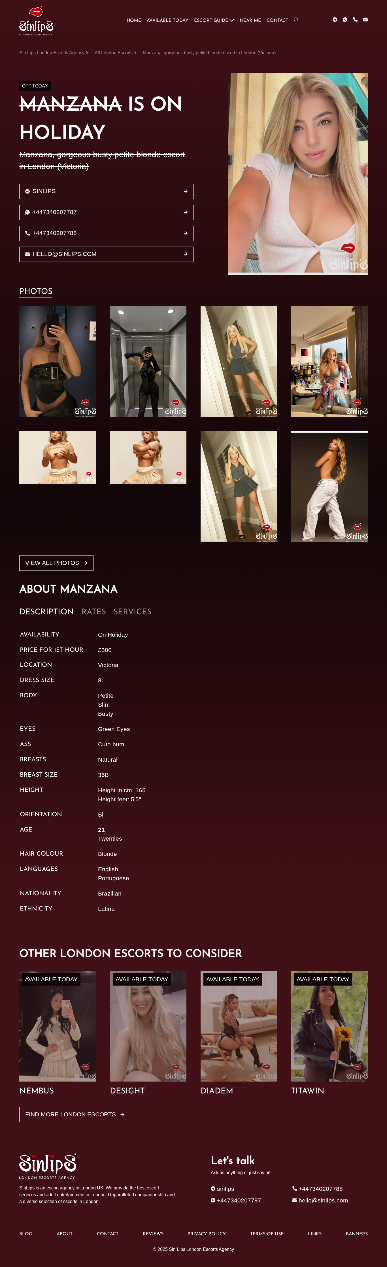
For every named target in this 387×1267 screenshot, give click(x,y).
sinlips (44, 191)
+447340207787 (55, 212)
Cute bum (111, 744)
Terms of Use (267, 1234)
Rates (93, 612)
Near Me (250, 20)
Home (134, 20)
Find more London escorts (71, 1114)
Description (46, 612)
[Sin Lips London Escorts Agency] (36, 20)
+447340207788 (55, 233)
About (65, 1234)
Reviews (153, 1234)
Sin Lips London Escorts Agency (201, 1249)
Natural (108, 759)
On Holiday (113, 634)
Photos (35, 292)
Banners (357, 1234)
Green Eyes (114, 729)
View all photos (53, 562)
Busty (105, 713)
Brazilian (110, 893)
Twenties (110, 838)
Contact (277, 20)
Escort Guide (211, 20)
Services (132, 612)
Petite (106, 695)
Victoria (108, 665)
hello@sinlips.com (65, 254)
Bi (100, 814)
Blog (25, 1234)
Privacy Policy (207, 1234)
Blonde (107, 854)
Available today (167, 20)
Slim (104, 704)
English (108, 869)
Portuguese (113, 878)
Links (315, 1234)
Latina (106, 908)
